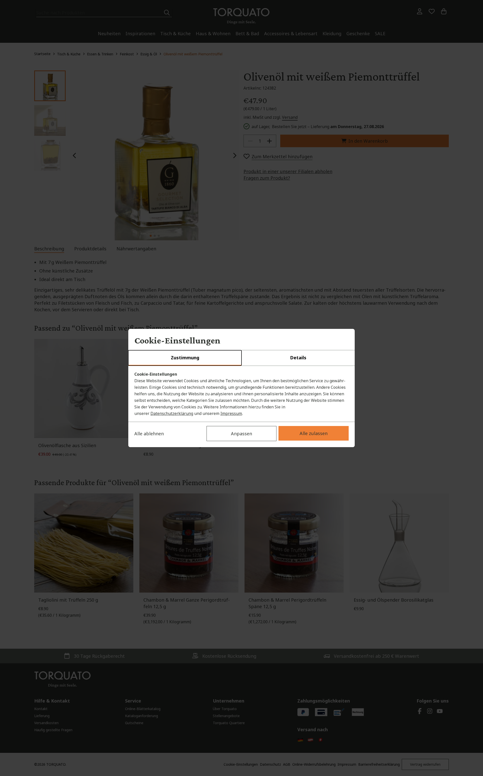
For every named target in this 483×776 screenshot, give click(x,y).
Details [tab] (298, 358)
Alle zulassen (314, 433)
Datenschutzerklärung (171, 413)
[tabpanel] (241, 394)
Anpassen (241, 434)
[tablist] (241, 358)
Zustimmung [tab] (185, 358)
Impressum (231, 413)
